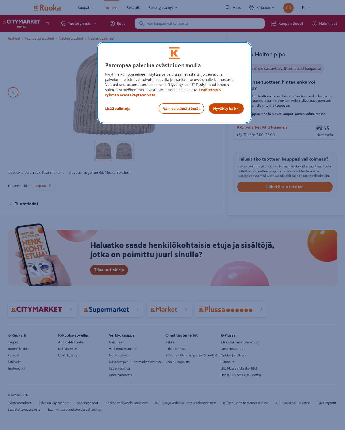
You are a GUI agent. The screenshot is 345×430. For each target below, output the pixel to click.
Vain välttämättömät (181, 108)
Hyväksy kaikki (226, 108)
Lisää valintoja (117, 108)
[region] (174, 82)
